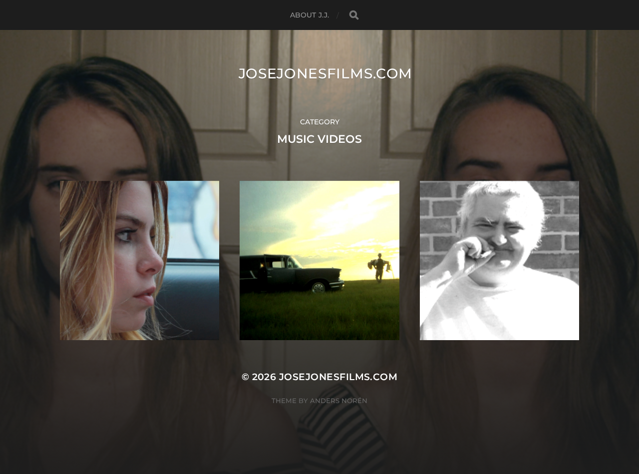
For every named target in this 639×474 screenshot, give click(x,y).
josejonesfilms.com (326, 73)
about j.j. (309, 14)
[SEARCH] (354, 15)
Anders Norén (338, 401)
